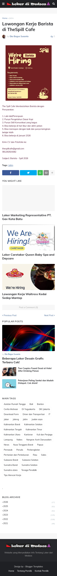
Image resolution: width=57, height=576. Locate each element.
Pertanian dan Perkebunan (16, 455)
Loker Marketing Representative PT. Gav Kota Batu (26, 217)
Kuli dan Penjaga (44, 434)
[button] (3, 3)
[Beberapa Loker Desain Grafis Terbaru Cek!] (28, 338)
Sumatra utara (10, 470)
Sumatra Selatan (29, 465)
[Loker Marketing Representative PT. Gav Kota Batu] (28, 198)
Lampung (8, 439)
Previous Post (10, 315)
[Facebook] (10, 172)
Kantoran (28, 434)
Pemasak (8, 450)
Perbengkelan (33, 450)
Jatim (11, 18)
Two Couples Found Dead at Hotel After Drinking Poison (35, 369)
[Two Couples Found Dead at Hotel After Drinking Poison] (9, 371)
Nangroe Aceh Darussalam (38, 439)
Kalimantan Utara (12, 434)
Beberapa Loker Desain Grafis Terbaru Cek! (23, 360)
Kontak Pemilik (42, 571)
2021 (29, 523)
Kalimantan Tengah (13, 429)
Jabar (6, 419)
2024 (29, 510)
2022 (29, 519)
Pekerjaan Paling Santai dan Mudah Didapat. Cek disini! (35, 381)
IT (49, 414)
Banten (40, 404)
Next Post (48, 315)
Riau (35, 455)
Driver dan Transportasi (34, 414)
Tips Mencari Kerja (12, 475)
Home (4, 18)
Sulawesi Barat (11, 460)
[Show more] (52, 172)
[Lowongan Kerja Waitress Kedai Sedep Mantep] (28, 277)
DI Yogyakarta (28, 409)
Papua (40, 444)
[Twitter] (28, 172)
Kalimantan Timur (34, 429)
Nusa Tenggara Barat (23, 444)
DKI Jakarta (44, 409)
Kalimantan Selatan (33, 424)
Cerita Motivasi (11, 409)
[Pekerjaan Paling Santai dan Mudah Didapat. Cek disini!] (9, 383)
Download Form (11, 414)
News (6, 444)
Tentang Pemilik (24, 571)
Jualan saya (37, 419)
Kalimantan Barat (12, 424)
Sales (43, 455)
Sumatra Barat (11, 465)
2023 (29, 514)
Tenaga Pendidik (29, 470)
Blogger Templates (34, 566)
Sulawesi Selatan (30, 460)
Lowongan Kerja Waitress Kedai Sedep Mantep (24, 296)
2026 (29, 502)
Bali (31, 404)
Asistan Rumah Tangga (15, 404)
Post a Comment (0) (28, 307)
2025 (29, 506)
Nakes (19, 439)
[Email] (46, 172)
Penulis (19, 450)
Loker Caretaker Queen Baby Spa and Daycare (28, 256)
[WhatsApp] (40, 172)
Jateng (16, 419)
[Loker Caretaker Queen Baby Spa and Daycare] (28, 237)
